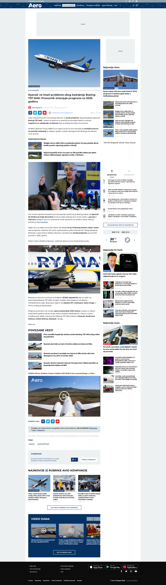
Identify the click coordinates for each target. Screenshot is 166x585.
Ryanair (31, 444)
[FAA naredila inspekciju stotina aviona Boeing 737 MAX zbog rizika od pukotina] (35, 337)
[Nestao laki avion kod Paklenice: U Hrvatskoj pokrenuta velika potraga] (108, 105)
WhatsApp (93, 428)
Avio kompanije (33, 90)
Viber (34, 430)
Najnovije (111, 67)
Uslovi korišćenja (93, 436)
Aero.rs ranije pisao (43, 305)
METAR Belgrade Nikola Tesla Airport (120, 143)
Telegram (40, 430)
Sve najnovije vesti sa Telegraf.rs (120, 225)
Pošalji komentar (88, 459)
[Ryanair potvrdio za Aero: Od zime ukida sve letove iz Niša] (35, 346)
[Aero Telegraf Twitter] (129, 1)
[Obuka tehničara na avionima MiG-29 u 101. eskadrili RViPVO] (43, 531)
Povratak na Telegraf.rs (37, 1)
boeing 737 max (43, 444)
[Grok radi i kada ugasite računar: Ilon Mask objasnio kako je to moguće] (120, 262)
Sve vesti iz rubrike (64, 507)
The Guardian (42, 222)
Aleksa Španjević (37, 107)
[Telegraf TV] (136, 1)
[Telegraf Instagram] (133, 1)
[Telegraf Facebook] (126, 1)
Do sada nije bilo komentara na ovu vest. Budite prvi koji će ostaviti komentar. (45, 459)
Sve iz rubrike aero (64, 552)
